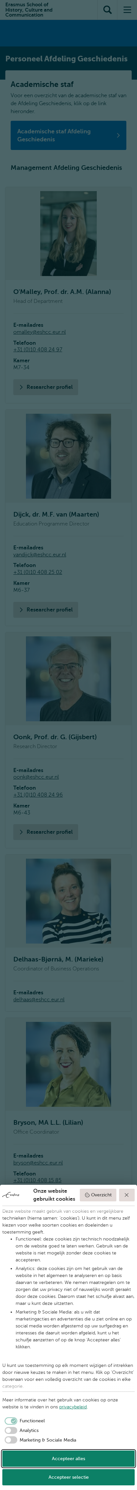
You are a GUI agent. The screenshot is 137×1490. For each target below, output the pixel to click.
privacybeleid (73, 1406)
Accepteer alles (68, 1458)
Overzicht (101, 1194)
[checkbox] (23, 1421)
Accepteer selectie (69, 1477)
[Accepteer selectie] (127, 1195)
